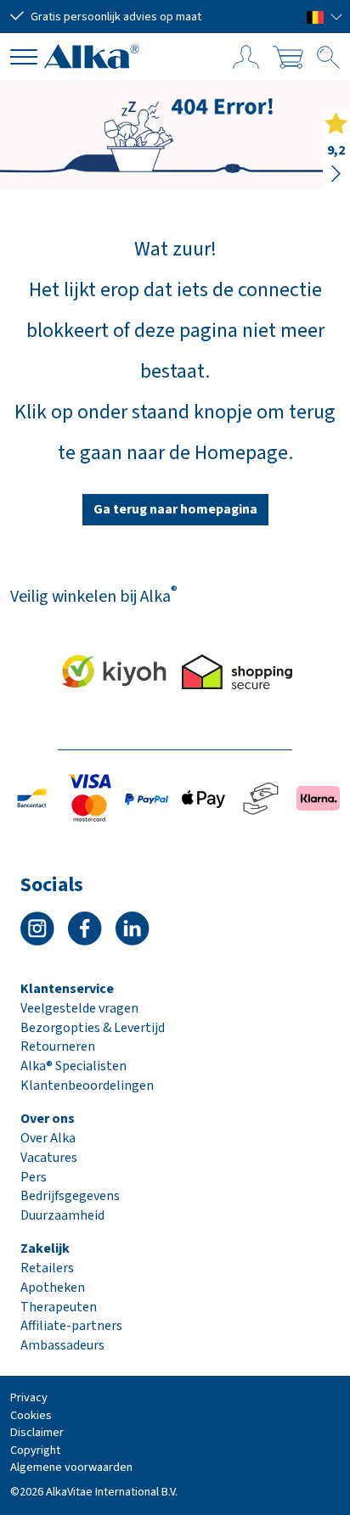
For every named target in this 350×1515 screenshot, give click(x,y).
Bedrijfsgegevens (70, 1196)
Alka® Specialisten (73, 1066)
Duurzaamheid (62, 1215)
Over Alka (48, 1138)
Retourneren (57, 1046)
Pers (33, 1177)
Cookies (31, 1415)
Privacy (29, 1397)
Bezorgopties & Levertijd (92, 1027)
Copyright (35, 1450)
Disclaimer (37, 1432)
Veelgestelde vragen (79, 1008)
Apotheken (52, 1287)
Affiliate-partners (71, 1325)
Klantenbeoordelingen (87, 1085)
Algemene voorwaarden (71, 1467)
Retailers (47, 1268)
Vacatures (48, 1157)
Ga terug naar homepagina (175, 509)
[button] (325, 16)
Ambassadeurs (62, 1345)
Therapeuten (58, 1307)
